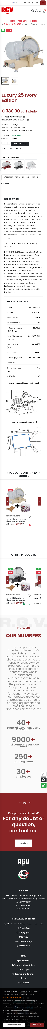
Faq (25, 978)
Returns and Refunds (24, 974)
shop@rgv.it (25, 802)
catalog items (23, 761)
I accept (37, 1025)
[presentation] (4, 52)
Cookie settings (24, 941)
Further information (12, 997)
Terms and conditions (24, 965)
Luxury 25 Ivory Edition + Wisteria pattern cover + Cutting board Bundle (16, 521)
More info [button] (24, 843)
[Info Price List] (24, 116)
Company (25, 960)
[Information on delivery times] (31, 130)
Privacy (24, 937)
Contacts (24, 983)
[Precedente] (7, 501)
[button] (32, 11)
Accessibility (24, 945)
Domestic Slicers (12, 24)
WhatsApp (25, 928)
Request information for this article (22, 177)
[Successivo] (39, 501)
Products (22, 21)
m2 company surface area (23, 745)
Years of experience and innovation (23, 728)
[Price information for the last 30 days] (28, 119)
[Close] (39, 991)
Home (12, 21)
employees (23, 776)
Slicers (33, 21)
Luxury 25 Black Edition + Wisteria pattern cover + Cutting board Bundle (16, 600)
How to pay (25, 969)
